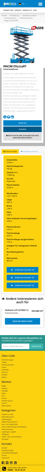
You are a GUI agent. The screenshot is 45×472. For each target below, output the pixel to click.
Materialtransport (8, 417)
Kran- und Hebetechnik (10, 424)
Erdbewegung (6, 419)
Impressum (6, 458)
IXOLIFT (4, 403)
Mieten (23, 123)
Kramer (4, 398)
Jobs (35, 10)
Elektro (4, 377)
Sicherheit (5, 439)
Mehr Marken (6, 406)
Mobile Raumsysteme (9, 422)
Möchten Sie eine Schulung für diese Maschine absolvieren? (23, 137)
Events (4, 367)
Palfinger (5, 391)
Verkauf (18, 10)
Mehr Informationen (22, 321)
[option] (22, 45)
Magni (4, 386)
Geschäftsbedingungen (10, 453)
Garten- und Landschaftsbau (12, 437)
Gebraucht (27, 10)
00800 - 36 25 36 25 (16, 470)
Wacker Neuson (7, 401)
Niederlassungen (7, 360)
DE (23, 4)
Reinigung (5, 434)
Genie (4, 393)
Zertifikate (5, 370)
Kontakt (4, 375)
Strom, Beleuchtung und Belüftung (14, 427)
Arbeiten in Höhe (7, 414)
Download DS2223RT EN (24, 278)
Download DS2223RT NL (24, 285)
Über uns (5, 372)
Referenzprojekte (8, 365)
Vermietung (8, 10)
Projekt (4, 362)
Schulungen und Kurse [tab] (30, 151)
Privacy (4, 455)
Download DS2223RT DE (24, 270)
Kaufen (23, 129)
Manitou (5, 388)
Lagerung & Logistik (9, 432)
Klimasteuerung (7, 429)
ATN (3, 396)
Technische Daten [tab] (11, 151)
